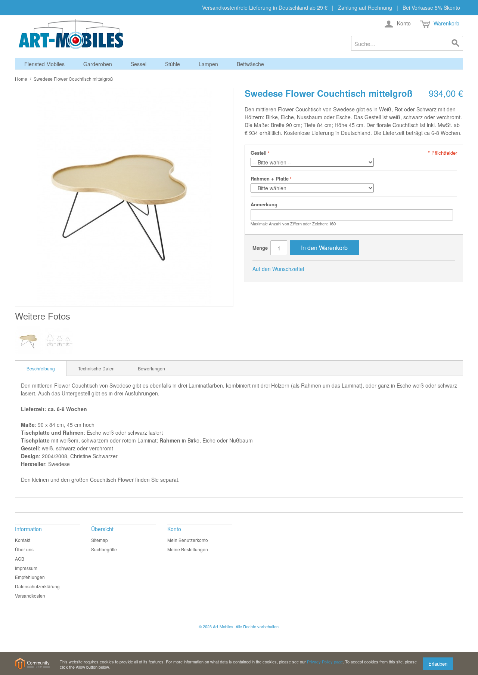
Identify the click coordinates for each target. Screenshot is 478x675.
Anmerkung (264, 204)
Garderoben (97, 64)
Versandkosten (30, 595)
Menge (260, 247)
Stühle (172, 64)
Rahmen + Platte (270, 178)
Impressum (26, 568)
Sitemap (99, 540)
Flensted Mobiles (44, 64)
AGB (19, 558)
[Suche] (455, 43)
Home (21, 78)
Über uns (24, 549)
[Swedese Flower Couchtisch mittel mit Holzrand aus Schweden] (29, 340)
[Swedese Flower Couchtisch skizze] (59, 340)
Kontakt (22, 540)
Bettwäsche (250, 64)
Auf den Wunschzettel (278, 268)
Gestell (259, 152)
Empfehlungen (30, 577)
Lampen (208, 64)
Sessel (138, 64)
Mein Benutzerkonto (187, 540)
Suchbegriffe (104, 549)
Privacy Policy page (325, 662)
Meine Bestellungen (187, 549)
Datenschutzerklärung (37, 586)
